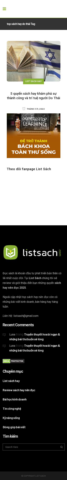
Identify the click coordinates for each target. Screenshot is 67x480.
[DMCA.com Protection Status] (13, 362)
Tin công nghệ (12, 408)
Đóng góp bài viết (14, 427)
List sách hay (11, 380)
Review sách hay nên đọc (19, 390)
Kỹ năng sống (11, 417)
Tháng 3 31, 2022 (35, 108)
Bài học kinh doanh (14, 399)
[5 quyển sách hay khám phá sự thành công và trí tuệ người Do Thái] (33, 61)
